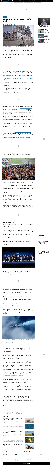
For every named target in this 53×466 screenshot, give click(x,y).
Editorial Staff (29, 459)
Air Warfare (19, 0)
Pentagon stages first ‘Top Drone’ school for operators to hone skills (13, 445)
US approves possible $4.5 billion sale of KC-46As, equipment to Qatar (43, 257)
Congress (39, 0)
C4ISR (33, 0)
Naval (25, 0)
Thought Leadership (49, 0)
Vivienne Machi (9, 405)
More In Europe (6, 416)
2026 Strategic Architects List (28, 2)
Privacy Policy (5, 455)
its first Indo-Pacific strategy (21, 72)
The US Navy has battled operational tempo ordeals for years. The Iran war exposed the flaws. (44, 247)
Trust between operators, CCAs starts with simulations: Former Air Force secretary (13, 419)
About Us (40, 455)
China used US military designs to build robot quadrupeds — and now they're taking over (46, 31)
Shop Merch (16, 460)
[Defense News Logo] (11, 0)
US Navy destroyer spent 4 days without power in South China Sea (44, 238)
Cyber (30, 0)
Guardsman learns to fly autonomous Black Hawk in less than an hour (13, 432)
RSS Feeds (16, 459)
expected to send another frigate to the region (23, 131)
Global (42, 0)
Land (23, 0)
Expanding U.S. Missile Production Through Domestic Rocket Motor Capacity (43, 26)
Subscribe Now (17, 455)
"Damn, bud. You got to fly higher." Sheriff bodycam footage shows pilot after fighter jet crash (47, 41)
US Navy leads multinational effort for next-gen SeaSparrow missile (44, 242)
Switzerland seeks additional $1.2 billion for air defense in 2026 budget (44, 252)
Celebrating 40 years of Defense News (10, 424)
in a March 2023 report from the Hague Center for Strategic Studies (18, 78)
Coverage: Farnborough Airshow (18, 2)
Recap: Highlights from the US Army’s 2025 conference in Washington (13, 438)
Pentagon (35, 0)
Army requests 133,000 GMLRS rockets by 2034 (46, 35)
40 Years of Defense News (37, 2)
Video (44, 0)
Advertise (28, 455)
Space (27, 0)
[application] (44, 21)
